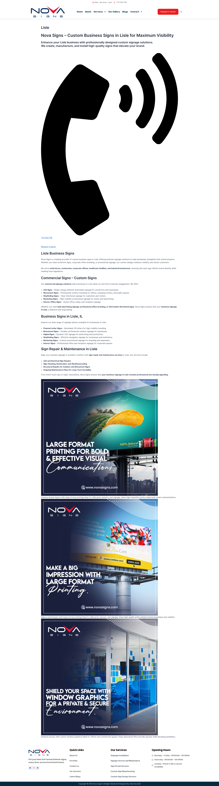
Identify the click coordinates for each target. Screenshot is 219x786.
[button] (181, 12)
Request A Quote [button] (48, 247)
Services (98, 11)
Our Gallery (114, 11)
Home (80, 11)
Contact (134, 11)
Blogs (125, 11)
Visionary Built (135, 784)
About (88, 11)
